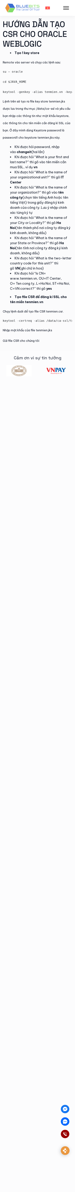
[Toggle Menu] (66, 8)
